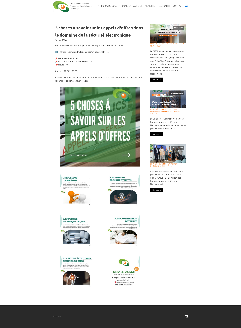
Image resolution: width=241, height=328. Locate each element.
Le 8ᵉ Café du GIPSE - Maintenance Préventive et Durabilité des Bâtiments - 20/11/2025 (166, 111)
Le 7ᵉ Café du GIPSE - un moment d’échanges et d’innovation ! (163, 165)
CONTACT (178, 6)
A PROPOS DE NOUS (107, 6)
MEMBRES (150, 6)
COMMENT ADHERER (132, 6)
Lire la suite (157, 79)
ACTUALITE (165, 6)
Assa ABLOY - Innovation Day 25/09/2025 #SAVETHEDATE (167, 45)
